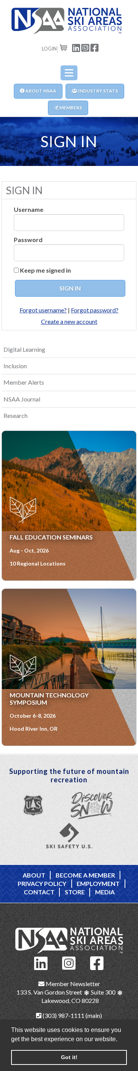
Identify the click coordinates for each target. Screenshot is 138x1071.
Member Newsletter (72, 983)
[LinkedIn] (41, 962)
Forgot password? (94, 310)
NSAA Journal (21, 399)
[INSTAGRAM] (85, 47)
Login (49, 49)
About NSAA (40, 91)
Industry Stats (97, 91)
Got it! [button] (69, 1057)
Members (70, 108)
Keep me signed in (45, 270)
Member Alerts (23, 382)
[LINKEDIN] (76, 47)
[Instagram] (69, 962)
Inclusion (15, 365)
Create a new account (69, 321)
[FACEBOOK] (94, 47)
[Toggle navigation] (69, 72)
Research (15, 415)
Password (28, 239)
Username (28, 209)
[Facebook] (97, 962)
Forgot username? (43, 310)
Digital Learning (24, 349)
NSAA (69, 21)
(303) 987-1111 (62, 1015)
